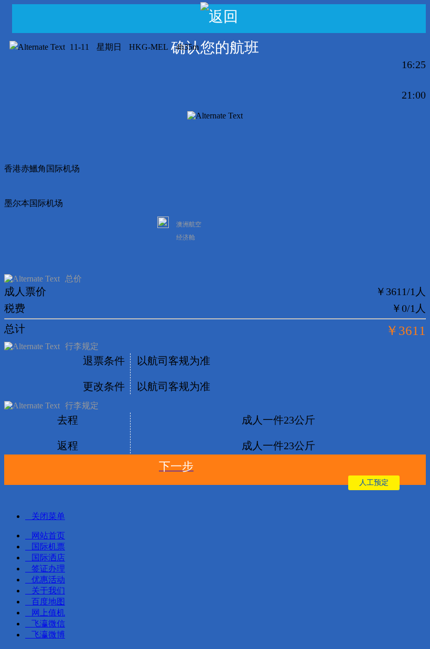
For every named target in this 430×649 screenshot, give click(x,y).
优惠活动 (48, 579)
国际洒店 (48, 557)
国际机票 (48, 546)
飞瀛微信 (48, 623)
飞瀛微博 (48, 634)
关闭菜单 (48, 516)
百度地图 (48, 601)
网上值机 (48, 612)
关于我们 (48, 590)
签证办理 (48, 568)
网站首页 (48, 535)
